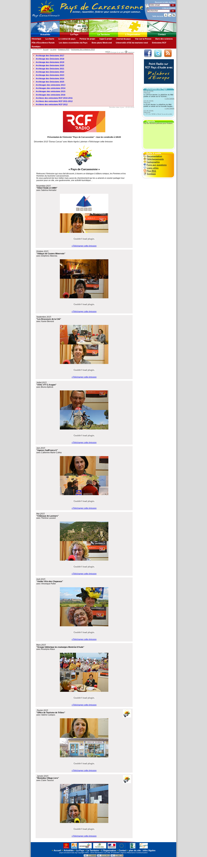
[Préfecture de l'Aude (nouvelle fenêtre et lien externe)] (111, 848)
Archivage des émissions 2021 (50, 69)
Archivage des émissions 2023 (50, 75)
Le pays (53, 49)
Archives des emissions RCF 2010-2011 (54, 98)
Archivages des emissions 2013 (50, 85)
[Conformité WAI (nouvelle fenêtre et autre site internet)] (116, 856)
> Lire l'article (169, 98)
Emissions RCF (159, 43)
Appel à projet (105, 39)
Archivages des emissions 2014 (50, 88)
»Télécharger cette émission (84, 246)
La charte (49, 39)
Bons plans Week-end (102, 43)
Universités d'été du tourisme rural (132, 43)
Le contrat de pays (67, 39)
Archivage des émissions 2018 (50, 59)
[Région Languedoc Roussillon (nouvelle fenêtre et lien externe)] (64, 848)
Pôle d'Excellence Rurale (43, 43)
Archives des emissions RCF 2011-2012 (54, 101)
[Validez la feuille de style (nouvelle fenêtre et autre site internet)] (90, 856)
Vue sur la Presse (143, 39)
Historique (36, 39)
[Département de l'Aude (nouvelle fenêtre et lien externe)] (74, 848)
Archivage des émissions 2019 (50, 62)
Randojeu (36, 47)
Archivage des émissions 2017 (50, 56)
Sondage (151, 174)
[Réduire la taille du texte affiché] (169, 16)
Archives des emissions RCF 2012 (52, 105)
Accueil (45, 49)
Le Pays (74, 34)
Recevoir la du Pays (165, 2)
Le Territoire (104, 34)
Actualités (45, 34)
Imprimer (131, 52)
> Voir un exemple (168, 8)
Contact (162, 34)
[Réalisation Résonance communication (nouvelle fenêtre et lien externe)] (143, 848)
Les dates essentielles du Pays (73, 43)
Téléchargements (155, 159)
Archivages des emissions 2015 (83, 49)
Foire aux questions (157, 165)
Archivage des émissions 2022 (50, 72)
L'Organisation (132, 34)
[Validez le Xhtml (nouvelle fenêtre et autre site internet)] (103, 856)
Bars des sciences (164, 39)
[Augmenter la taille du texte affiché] (173, 16)
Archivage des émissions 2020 (50, 65)
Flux (151, 171)
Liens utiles (152, 168)
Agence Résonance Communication (134, 852)
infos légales (149, 850)
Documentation (154, 156)
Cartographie (153, 162)
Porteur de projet (87, 39)
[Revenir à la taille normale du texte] (165, 16)
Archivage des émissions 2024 (50, 79)
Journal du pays (123, 39)
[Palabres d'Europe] (158, 85)
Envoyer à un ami (117, 52)
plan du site (135, 850)
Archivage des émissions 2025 (50, 82)
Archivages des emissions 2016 (50, 95)
